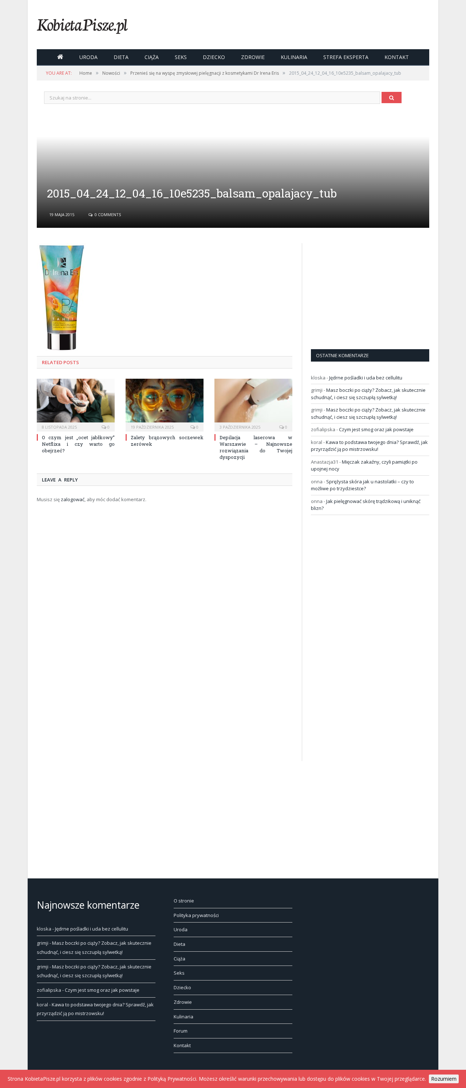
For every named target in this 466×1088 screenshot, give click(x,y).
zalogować (72, 499)
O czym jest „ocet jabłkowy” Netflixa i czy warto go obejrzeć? (78, 444)
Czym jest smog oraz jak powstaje (376, 429)
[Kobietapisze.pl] (82, 24)
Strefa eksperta (345, 57)
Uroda (88, 57)
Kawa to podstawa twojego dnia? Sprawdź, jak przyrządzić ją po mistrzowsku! (369, 446)
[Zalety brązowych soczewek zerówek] (165, 404)
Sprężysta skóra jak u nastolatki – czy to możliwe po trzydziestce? (362, 485)
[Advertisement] (365, 288)
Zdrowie (253, 57)
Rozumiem (444, 1078)
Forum (180, 1030)
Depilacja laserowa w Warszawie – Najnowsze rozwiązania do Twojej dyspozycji (256, 447)
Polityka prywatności (196, 915)
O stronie (184, 900)
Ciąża (152, 57)
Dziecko (214, 57)
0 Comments (107, 214)
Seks (181, 57)
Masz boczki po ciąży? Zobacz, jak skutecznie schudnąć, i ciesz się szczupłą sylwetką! (368, 394)
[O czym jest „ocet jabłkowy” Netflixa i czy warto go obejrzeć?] (76, 404)
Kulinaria (294, 57)
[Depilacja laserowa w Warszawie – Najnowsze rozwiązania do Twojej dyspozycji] (253, 404)
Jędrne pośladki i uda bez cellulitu (365, 377)
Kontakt (396, 57)
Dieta (121, 57)
